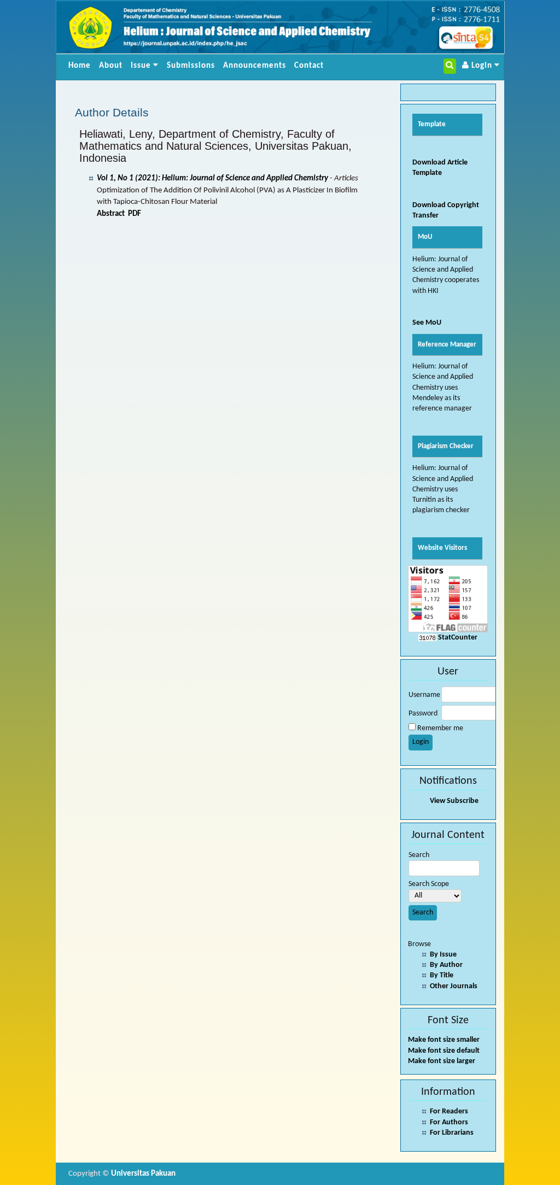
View (437, 801)
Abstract (111, 214)
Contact (309, 66)
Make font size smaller (444, 1039)
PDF (134, 214)
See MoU (426, 322)
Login (481, 66)
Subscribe (463, 801)
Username (424, 695)
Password (423, 713)
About (110, 66)
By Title (441, 975)
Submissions (191, 66)
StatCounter (457, 637)
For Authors (449, 1122)
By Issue (443, 954)
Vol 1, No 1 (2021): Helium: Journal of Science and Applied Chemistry (212, 178)
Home (79, 66)
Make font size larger (441, 1061)
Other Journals (453, 986)
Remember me (440, 728)
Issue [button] (142, 66)
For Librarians (452, 1132)
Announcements (254, 66)
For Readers (449, 1111)
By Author (446, 965)
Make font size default (444, 1050)
